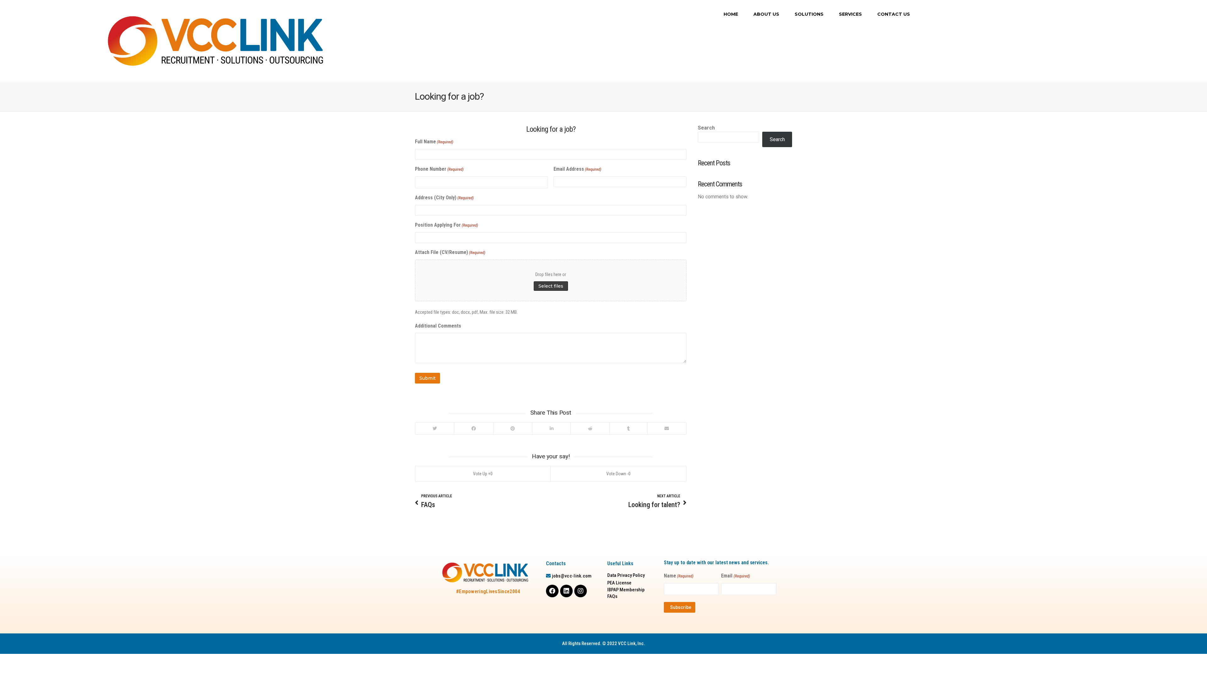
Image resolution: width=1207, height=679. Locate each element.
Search (706, 128)
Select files (550, 286)
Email (735, 576)
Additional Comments (438, 326)
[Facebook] (473, 428)
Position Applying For (446, 225)
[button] (626, 575)
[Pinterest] (512, 428)
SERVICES (850, 14)
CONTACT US (893, 14)
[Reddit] (589, 428)
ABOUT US (766, 14)
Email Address (577, 169)
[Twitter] (434, 428)
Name (678, 576)
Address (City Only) (444, 198)
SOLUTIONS (809, 14)
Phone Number (439, 169)
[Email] (666, 428)
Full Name (434, 142)
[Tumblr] (628, 428)
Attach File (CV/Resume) (450, 252)
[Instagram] (580, 591)
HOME (731, 14)
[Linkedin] (566, 591)
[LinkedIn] (551, 428)
